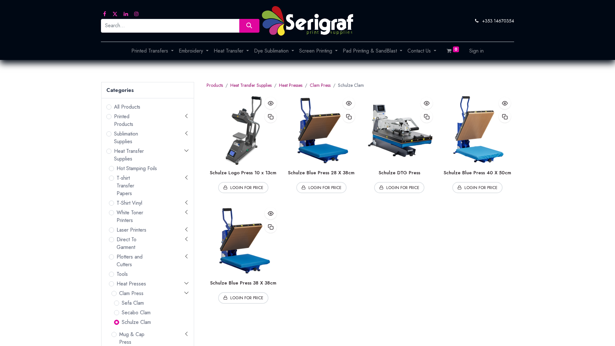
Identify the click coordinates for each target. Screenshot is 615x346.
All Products (127, 107)
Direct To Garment (126, 243)
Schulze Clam (136, 322)
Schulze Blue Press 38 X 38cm (243, 282)
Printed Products (123, 120)
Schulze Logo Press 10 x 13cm (243, 172)
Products (215, 85)
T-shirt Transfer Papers (125, 185)
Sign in (476, 50)
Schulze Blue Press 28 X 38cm (321, 172)
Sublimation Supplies (126, 137)
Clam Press (131, 293)
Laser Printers (131, 230)
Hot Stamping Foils (137, 168)
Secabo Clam (136, 312)
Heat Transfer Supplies (129, 154)
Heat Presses (131, 283)
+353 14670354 (498, 21)
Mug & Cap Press (131, 338)
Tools (122, 274)
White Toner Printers (130, 216)
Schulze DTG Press (399, 172)
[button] (271, 103)
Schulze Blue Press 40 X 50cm (477, 172)
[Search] (249, 26)
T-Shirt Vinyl (129, 203)
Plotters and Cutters (130, 260)
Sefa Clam (133, 303)
